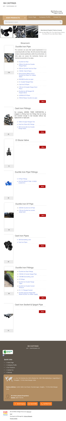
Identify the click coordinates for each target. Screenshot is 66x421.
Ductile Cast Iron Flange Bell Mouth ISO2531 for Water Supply (28, 293)
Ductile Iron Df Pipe (24, 204)
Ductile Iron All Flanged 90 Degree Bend (26, 92)
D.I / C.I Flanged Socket (26, 290)
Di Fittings (22, 279)
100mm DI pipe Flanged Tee (27, 122)
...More (43, 101)
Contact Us (57, 17)
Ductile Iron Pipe (23, 46)
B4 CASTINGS (9, 4)
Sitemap (9, 372)
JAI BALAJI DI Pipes (24, 95)
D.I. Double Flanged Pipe (26, 82)
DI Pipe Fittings (23, 179)
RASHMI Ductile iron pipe (26, 79)
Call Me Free (47, 404)
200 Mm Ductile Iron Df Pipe (27, 208)
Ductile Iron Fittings (24, 267)
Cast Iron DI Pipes (24, 84)
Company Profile (44, 17)
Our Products (13, 18)
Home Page (32, 17)
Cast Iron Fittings (23, 108)
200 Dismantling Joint (25, 239)
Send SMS (34, 404)
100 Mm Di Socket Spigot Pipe (28, 274)
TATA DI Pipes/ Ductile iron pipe (28, 98)
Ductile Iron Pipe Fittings (26, 172)
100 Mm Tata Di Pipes (25, 71)
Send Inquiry (21, 404)
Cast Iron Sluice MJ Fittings (26, 124)
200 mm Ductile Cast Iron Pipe (27, 68)
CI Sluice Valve (22, 140)
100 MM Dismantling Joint (26, 276)
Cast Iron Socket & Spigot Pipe (29, 304)
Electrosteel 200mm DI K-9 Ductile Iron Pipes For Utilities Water (27, 75)
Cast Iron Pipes (22, 236)
